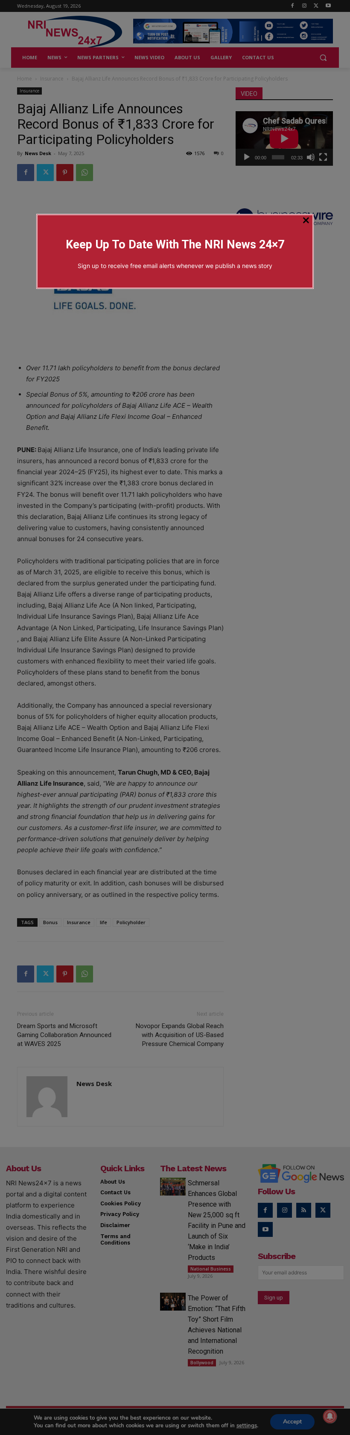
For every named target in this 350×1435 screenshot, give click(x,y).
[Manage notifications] (330, 1416)
